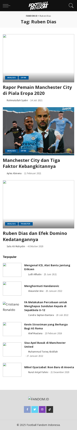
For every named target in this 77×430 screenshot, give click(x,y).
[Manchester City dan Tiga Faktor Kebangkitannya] (38, 131)
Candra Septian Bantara (41, 315)
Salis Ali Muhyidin (16, 246)
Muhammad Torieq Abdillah (43, 351)
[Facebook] (27, 409)
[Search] (70, 5)
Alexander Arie (35, 291)
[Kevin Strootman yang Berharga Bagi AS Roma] (12, 329)
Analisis (11, 77)
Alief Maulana (35, 333)
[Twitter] (34, 409)
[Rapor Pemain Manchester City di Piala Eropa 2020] (38, 58)
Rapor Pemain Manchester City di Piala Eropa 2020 (37, 90)
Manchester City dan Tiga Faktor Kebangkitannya (31, 163)
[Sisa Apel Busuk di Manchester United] (12, 349)
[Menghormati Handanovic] (12, 289)
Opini (23, 77)
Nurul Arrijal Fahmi (38, 372)
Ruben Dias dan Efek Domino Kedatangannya (35, 236)
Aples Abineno (14, 173)
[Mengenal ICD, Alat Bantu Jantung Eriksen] (12, 270)
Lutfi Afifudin (34, 274)
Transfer (25, 224)
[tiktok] (49, 409)
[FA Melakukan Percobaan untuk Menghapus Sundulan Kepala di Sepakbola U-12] (12, 309)
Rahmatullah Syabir (17, 100)
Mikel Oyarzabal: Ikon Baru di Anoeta (49, 367)
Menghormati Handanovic (41, 286)
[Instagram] (42, 409)
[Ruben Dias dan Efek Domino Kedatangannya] (38, 204)
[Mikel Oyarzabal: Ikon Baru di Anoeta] (12, 370)
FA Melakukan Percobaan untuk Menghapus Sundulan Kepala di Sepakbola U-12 (45, 306)
